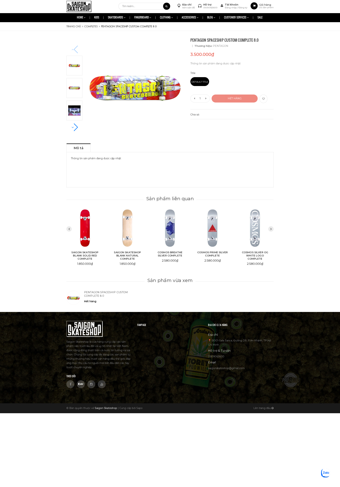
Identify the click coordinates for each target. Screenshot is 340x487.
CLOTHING (165, 17)
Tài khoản (231, 4)
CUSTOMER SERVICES (235, 17)
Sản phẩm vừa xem (170, 280)
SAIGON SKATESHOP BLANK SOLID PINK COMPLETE (254, 255)
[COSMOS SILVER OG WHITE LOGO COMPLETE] (212, 228)
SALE (259, 17)
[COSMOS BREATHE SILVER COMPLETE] (127, 228)
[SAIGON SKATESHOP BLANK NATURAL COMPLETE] (85, 228)
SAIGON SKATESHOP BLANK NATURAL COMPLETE (84, 255)
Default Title (199, 81)
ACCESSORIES (189, 17)
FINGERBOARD (141, 17)
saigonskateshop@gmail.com (226, 368)
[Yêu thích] (263, 99)
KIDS (96, 17)
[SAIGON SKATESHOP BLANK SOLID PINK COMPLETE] (255, 228)
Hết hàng (235, 98)
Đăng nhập (231, 7)
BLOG (210, 17)
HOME (80, 17)
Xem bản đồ (188, 7)
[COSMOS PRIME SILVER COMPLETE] (170, 228)
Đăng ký (243, 7)
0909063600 (210, 7)
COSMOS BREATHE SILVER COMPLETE (127, 254)
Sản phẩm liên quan (170, 198)
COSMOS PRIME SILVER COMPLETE (170, 254)
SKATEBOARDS (116, 17)
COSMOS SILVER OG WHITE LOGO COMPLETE (212, 255)
